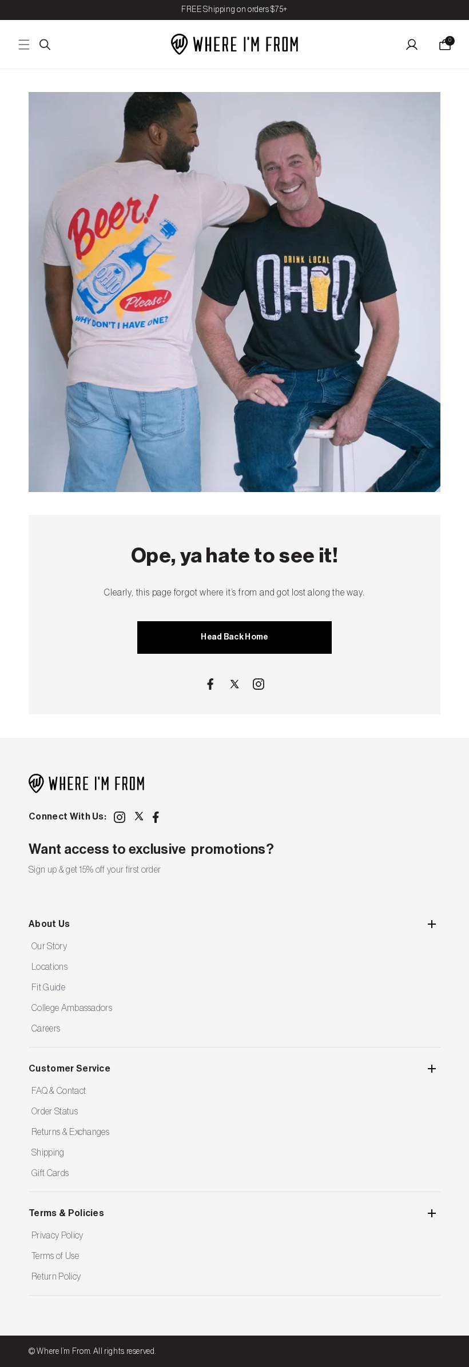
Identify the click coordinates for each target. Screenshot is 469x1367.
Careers (45, 1028)
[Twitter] (234, 684)
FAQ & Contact (58, 1091)
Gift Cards (50, 1173)
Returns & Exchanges (70, 1132)
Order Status (54, 1111)
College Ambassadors (71, 1008)
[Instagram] (258, 684)
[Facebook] (210, 684)
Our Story (49, 946)
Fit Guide (48, 987)
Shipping (48, 1152)
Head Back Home (234, 637)
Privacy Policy (57, 1235)
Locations (49, 967)
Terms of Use (55, 1256)
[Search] (45, 44)
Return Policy (56, 1276)
